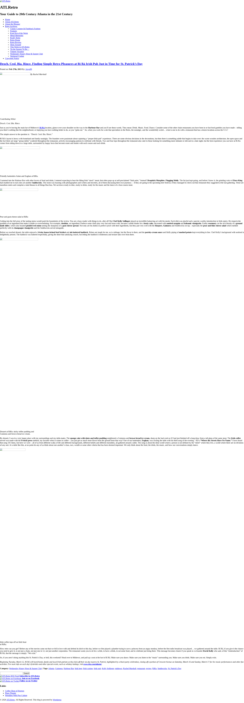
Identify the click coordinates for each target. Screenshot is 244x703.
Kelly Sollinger (108, 668)
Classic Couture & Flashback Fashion (25, 29)
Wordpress (57, 700)
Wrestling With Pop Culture (16, 695)
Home (7, 19)
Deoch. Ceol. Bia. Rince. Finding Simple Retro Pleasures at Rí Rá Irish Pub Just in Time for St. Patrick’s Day (71, 63)
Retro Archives (11, 26)
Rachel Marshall (129, 668)
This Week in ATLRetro (19, 47)
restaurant (141, 668)
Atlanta (51, 668)
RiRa (154, 668)
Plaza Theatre (10, 693)
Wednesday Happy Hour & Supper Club (26, 54)
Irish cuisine (88, 668)
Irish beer (78, 668)
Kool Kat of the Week (19, 33)
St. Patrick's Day (174, 668)
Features (13, 31)
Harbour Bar (69, 668)
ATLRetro (10, 700)
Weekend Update (17, 56)
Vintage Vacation (17, 51)
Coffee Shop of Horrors (14, 691)
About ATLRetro (12, 22)
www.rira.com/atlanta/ (92, 664)
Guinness (59, 668)
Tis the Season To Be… (19, 49)
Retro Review (15, 42)
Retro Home (15, 40)
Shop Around (15, 45)
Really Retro (15, 38)
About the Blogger (12, 24)
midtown (118, 668)
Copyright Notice (12, 58)
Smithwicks (162, 668)
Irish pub (97, 668)
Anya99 (28, 69)
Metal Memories (16, 35)
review (148, 668)
